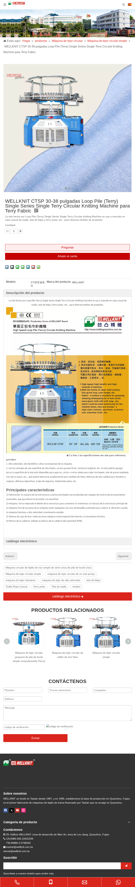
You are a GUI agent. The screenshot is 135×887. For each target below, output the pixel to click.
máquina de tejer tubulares (21, 580)
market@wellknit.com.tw (19, 847)
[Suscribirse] (126, 865)
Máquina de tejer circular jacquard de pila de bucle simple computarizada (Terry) (29, 657)
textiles (76, 586)
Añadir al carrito (67, 256)
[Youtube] (17, 810)
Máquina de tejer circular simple (23, 573)
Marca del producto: (59, 282)
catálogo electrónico (66, 596)
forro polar (39, 586)
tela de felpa (93, 580)
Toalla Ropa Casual (16, 586)
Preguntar (67, 247)
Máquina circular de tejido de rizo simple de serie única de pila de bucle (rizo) (49, 567)
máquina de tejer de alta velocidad (61, 580)
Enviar (35, 738)
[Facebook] (5, 810)
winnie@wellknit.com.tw (16, 851)
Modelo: (11, 282)
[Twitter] (11, 810)
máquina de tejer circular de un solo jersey (71, 573)
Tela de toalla (59, 586)
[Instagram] (23, 810)
